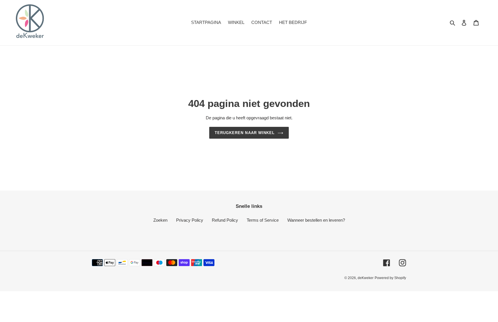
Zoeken (160, 220)
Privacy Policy (189, 220)
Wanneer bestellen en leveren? (316, 220)
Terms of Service (263, 220)
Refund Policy (225, 220)
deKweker (365, 278)
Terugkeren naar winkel (245, 133)
